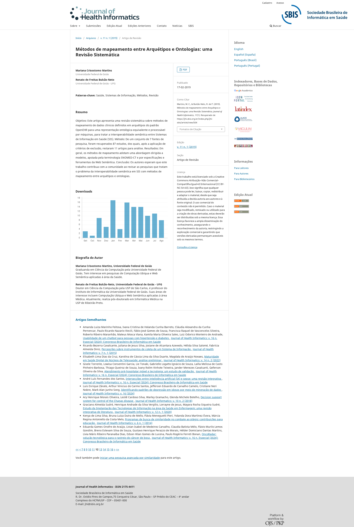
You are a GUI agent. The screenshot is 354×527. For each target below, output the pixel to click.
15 (108, 449)
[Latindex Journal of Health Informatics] (243, 111)
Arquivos (91, 38)
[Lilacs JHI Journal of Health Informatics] (243, 121)
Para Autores (241, 173)
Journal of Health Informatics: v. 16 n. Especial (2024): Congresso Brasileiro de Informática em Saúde (150, 340)
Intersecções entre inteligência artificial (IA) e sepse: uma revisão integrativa (174, 378)
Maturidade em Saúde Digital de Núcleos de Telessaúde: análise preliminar (151, 358)
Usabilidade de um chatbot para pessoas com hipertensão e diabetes (126, 338)
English (238, 49)
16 (111, 449)
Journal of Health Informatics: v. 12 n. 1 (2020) (143, 412)
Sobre (74, 26)
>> (117, 449)
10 (89, 449)
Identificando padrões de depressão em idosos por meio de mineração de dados (171, 390)
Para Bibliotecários (244, 179)
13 (100, 449)
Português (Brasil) (245, 60)
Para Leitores (241, 168)
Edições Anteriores (139, 26)
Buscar (276, 26)
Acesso (280, 2)
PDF (184, 69)
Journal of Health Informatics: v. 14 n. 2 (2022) (192, 360)
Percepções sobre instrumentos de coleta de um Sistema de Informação (146, 349)
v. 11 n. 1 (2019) (108, 38)
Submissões (93, 26)
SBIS (191, 26)
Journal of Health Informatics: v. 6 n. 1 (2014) (124, 423)
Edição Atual (114, 26)
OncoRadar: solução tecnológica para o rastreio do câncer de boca (149, 436)
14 (104, 449)
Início (78, 38)
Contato (161, 26)
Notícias (177, 26)
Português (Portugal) (247, 65)
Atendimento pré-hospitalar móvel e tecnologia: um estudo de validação (149, 371)
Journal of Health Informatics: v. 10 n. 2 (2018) (164, 401)
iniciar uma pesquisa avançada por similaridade (130, 457)
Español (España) (245, 54)
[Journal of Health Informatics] (243, 91)
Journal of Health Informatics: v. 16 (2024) (108, 393)
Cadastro (267, 2)
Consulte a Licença (187, 247)
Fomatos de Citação (190, 129)
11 (93, 449)
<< (77, 449)
